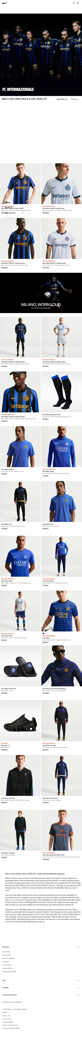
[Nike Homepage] (5, 3)
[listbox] (75, 99)
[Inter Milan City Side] (61, 720)
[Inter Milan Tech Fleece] (61, 775)
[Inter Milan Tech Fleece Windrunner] (61, 665)
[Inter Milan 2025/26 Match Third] (61, 830)
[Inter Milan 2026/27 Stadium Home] (20, 238)
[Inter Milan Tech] (20, 501)
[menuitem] (5, 1012)
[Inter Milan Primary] (20, 446)
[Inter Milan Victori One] (20, 665)
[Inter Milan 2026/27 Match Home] (20, 183)
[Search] (74, 3)
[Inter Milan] (61, 611)
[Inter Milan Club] (61, 501)
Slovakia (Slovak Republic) (13, 1002)
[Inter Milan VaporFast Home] (61, 391)
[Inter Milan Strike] (61, 446)
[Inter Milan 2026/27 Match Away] (61, 183)
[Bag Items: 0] (78, 3)
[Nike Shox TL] (20, 720)
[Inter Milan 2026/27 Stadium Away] (61, 238)
